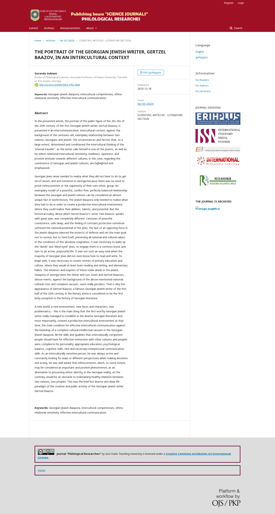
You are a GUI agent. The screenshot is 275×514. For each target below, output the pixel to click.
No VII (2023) (67, 40)
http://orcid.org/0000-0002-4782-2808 (59, 84)
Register (229, 2)
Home (38, 40)
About (90, 28)
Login (241, 2)
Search (237, 28)
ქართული (201, 57)
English (199, 51)
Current (33, 28)
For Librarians (203, 91)
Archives (49, 28)
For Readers (202, 80)
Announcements (70, 28)
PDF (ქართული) (152, 72)
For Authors (202, 85)
